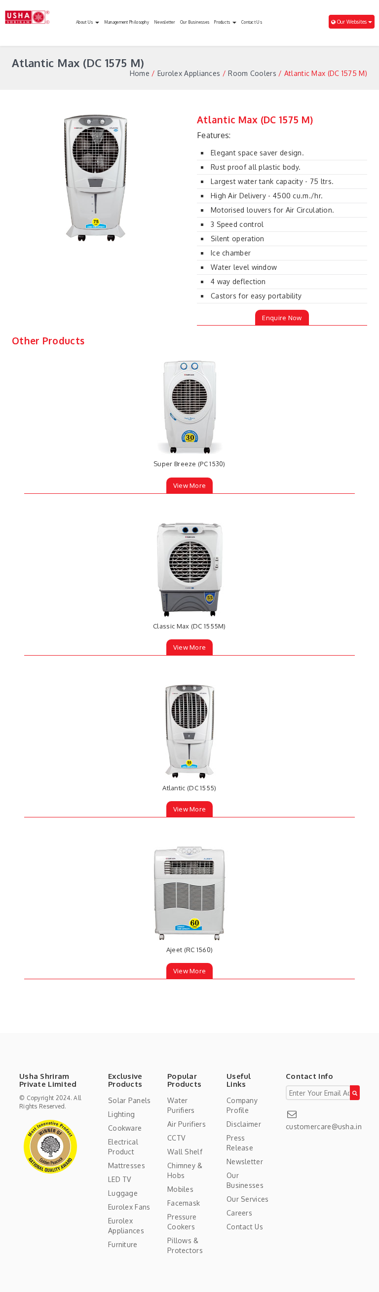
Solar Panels (129, 1100)
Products (222, 22)
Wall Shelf (184, 1151)
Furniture (123, 1244)
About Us (85, 22)
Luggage (123, 1193)
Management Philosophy (126, 22)
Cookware (125, 1128)
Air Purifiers (186, 1124)
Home (140, 73)
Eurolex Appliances (188, 73)
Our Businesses (194, 22)
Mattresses (126, 1165)
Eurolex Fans (129, 1207)
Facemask (183, 1203)
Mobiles (180, 1189)
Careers (239, 1213)
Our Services (248, 1199)
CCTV (176, 1138)
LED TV (119, 1179)
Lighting (121, 1114)
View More (189, 485)
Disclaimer (244, 1124)
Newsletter (164, 22)
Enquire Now (282, 318)
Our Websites (352, 22)
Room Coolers (252, 73)
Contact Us (251, 22)
